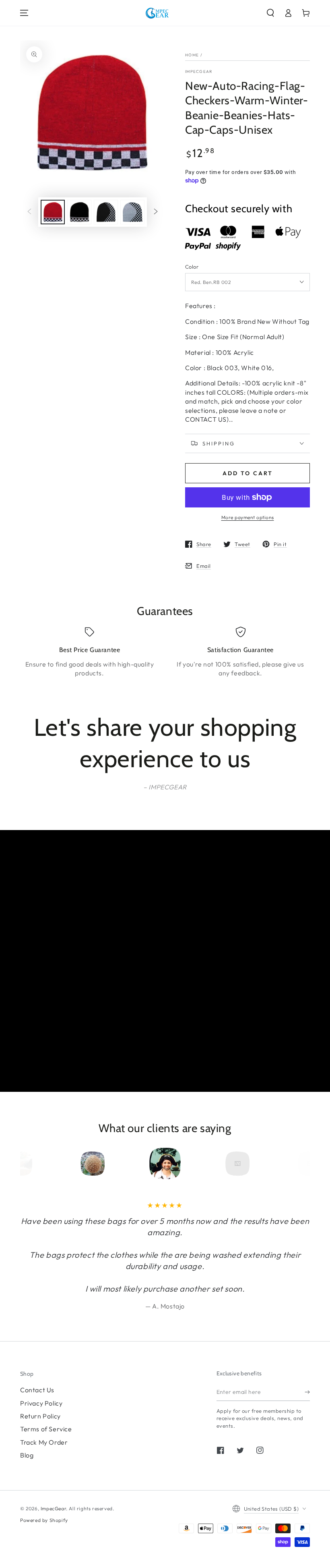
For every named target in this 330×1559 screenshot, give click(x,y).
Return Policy (40, 1416)
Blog (26, 1455)
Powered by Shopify (44, 1520)
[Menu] (24, 13)
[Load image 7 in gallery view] (132, 212)
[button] (270, 13)
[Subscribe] (307, 1392)
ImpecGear (198, 71)
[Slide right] (156, 212)
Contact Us (37, 1390)
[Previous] (41, 1163)
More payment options (247, 517)
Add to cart (248, 473)
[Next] (289, 1163)
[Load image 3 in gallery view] (79, 212)
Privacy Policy (41, 1403)
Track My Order (44, 1442)
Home (192, 55)
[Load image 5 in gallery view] (106, 212)
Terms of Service (46, 1429)
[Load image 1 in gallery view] (53, 212)
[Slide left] (29, 212)
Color (191, 266)
